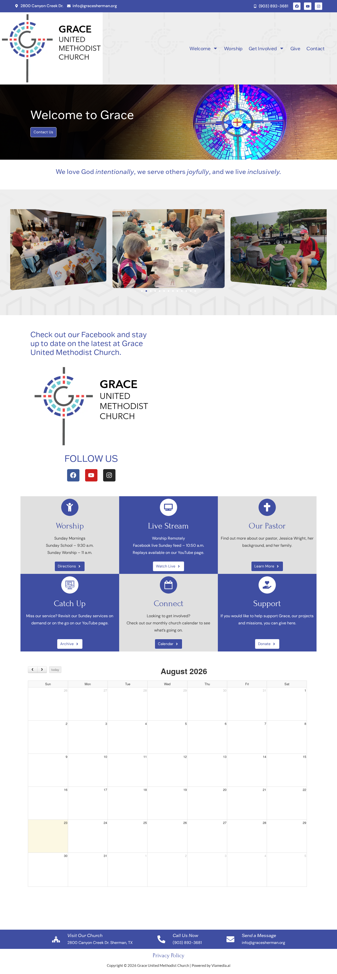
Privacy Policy (168, 955)
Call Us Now (185, 935)
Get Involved (263, 48)
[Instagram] (318, 6)
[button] (4, 248)
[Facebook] (296, 6)
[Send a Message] (230, 939)
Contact (315, 48)
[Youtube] (307, 6)
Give (295, 48)
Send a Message (259, 935)
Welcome (199, 48)
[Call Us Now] (161, 939)
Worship (233, 48)
